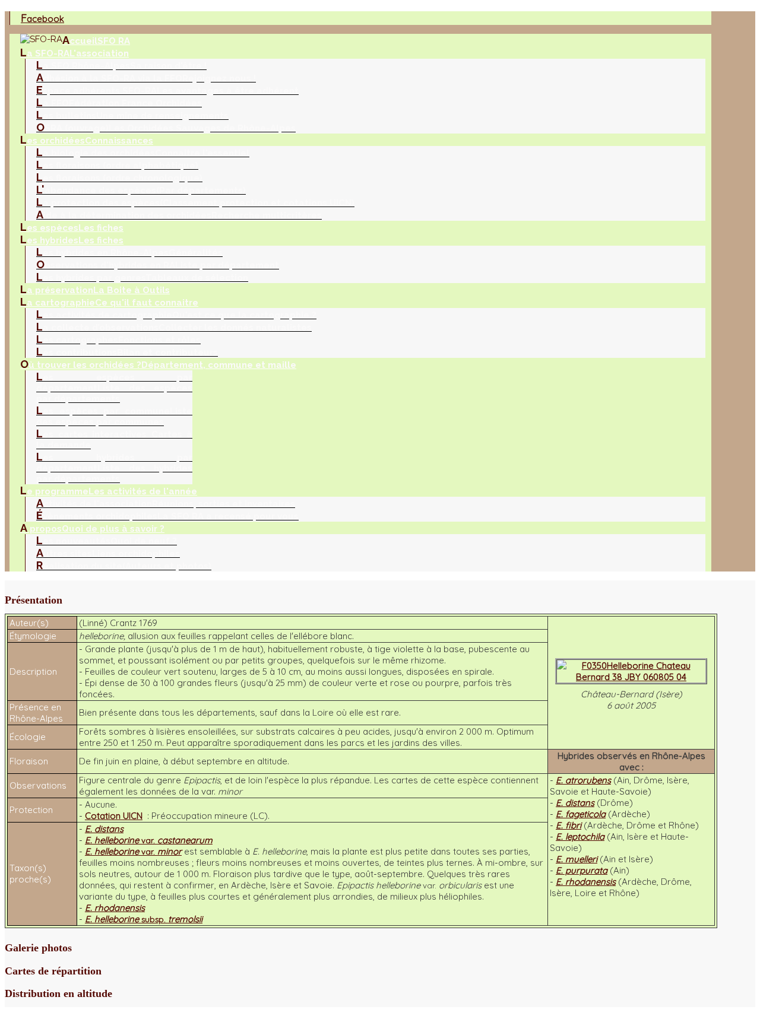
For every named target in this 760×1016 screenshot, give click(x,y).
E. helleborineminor (133, 851)
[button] (361, 600)
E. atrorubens (583, 780)
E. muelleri (576, 859)
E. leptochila (580, 836)
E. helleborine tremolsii (143, 919)
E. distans (575, 802)
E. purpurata (581, 870)
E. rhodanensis (586, 881)
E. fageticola (581, 814)
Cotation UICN (113, 815)
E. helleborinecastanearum (149, 840)
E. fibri (568, 825)
